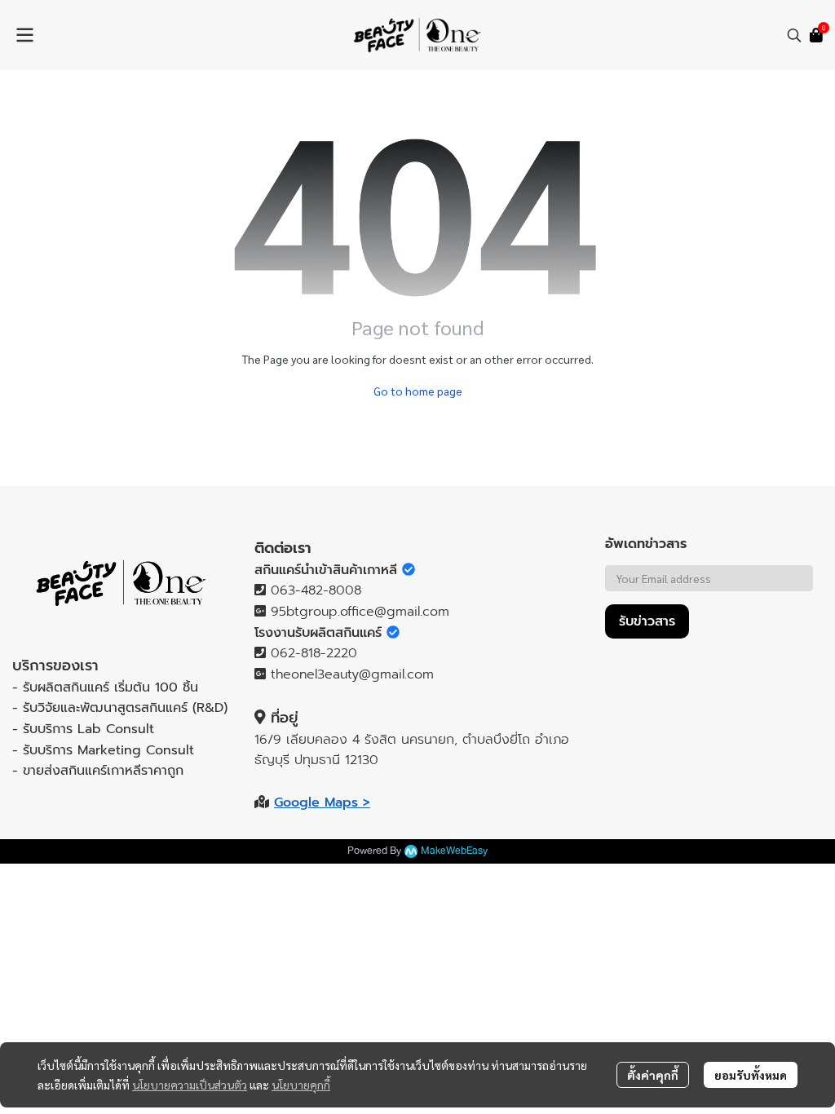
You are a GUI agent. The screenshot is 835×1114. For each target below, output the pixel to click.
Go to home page (417, 390)
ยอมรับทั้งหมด (750, 1075)
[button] (794, 35)
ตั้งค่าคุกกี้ (652, 1075)
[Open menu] (24, 35)
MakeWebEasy (454, 851)
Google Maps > (322, 802)
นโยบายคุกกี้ (301, 1084)
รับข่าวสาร (647, 621)
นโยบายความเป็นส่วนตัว (189, 1084)
